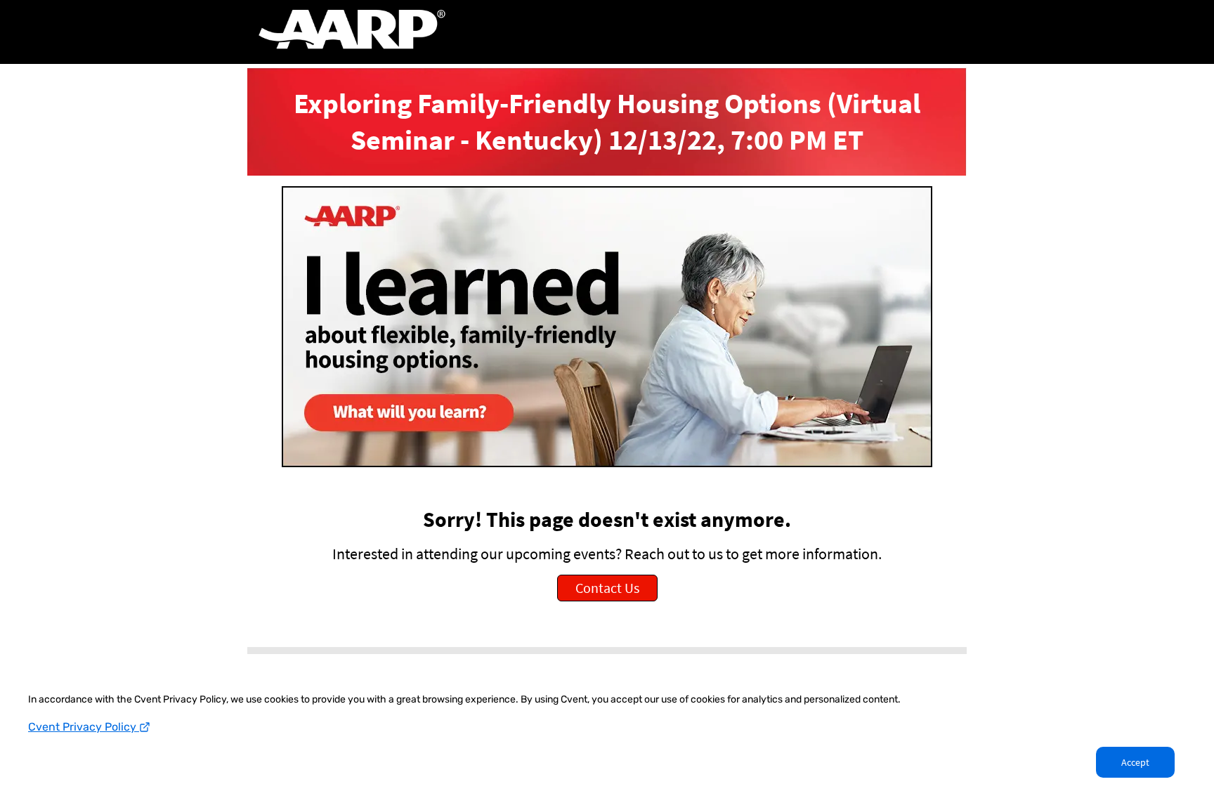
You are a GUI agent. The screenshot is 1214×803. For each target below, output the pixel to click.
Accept (1135, 762)
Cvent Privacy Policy (83, 726)
